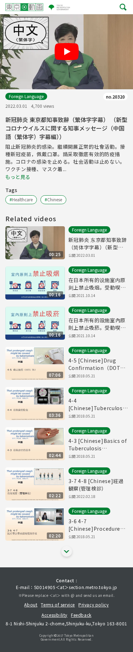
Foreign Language (26, 96)
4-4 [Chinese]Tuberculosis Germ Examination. (97, 404)
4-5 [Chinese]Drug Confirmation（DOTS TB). (95, 364)
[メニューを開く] (123, 7)
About (30, 604)
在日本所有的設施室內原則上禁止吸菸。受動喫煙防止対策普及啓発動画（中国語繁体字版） (97, 324)
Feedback (81, 615)
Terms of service (58, 604)
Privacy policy (93, 604)
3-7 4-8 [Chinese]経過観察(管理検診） (96, 484)
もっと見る (17, 176)
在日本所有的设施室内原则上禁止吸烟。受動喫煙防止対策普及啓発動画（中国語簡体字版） (97, 283)
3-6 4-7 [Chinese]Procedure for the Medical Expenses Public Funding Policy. (94, 525)
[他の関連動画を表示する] (66, 551)
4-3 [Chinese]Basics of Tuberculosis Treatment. (97, 444)
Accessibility (54, 615)
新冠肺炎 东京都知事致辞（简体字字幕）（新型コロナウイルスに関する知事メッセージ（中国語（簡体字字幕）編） (97, 243)
